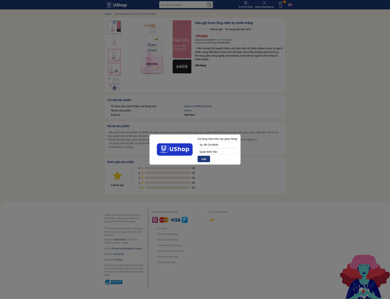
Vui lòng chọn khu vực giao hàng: (218, 138)
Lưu (203, 159)
